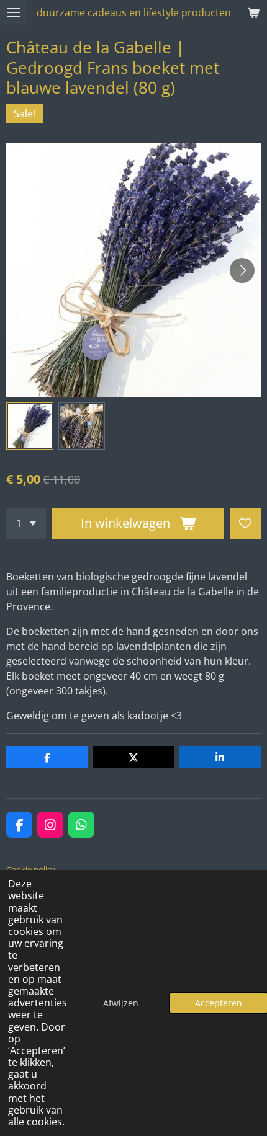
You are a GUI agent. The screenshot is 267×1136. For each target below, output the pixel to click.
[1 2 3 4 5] (26, 523)
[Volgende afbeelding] (242, 270)
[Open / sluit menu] (13, 12)
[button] (29, 426)
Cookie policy (30, 869)
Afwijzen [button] (120, 1003)
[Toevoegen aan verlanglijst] (245, 523)
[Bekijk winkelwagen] (253, 12)
